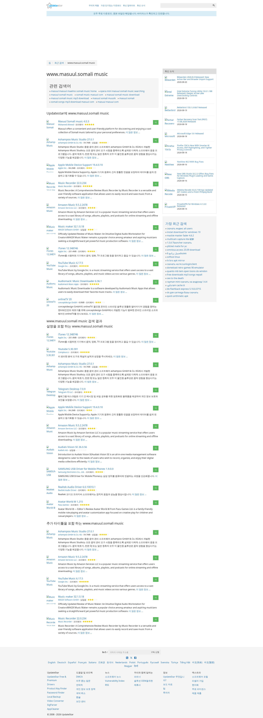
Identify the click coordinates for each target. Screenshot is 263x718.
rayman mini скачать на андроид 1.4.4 (187, 281)
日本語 (101, 662)
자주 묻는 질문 (83, 680)
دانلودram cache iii (176, 285)
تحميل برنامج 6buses (177, 253)
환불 (78, 697)
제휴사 (137, 684)
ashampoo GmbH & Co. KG (70, 142)
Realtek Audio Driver (67, 490)
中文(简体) (197, 662)
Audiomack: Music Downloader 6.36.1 (80, 281)
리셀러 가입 (198, 680)
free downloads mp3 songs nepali (184, 274)
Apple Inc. (62, 168)
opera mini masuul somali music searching (122, 91)
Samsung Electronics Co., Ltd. (71, 472)
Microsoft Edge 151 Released (190, 133)
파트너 (137, 676)
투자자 (166, 692)
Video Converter (55, 700)
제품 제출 (196, 693)
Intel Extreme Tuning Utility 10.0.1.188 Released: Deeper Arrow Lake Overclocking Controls (194, 93)
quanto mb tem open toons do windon (187, 271)
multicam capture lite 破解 (180, 239)
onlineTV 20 (65, 299)
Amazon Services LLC (67, 208)
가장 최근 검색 (176, 223)
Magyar (128, 665)
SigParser (52, 704)
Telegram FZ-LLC (65, 392)
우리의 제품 (94, 5)
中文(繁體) (209, 662)
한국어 (110, 662)
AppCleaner (53, 708)
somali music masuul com (89, 94)
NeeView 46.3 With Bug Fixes (190, 161)
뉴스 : (105, 652)
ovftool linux (173, 256)
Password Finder (56, 692)
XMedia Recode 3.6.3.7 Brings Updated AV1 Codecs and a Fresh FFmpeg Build (195, 191)
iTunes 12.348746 (68, 248)
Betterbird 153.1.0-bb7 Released (192, 107)
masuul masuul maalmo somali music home (74, 91)
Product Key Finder (57, 688)
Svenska (165, 662)
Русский (154, 662)
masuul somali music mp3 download (70, 98)
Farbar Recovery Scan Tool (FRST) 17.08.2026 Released (192, 120)
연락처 (79, 684)
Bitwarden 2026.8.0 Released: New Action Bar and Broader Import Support (195, 78)
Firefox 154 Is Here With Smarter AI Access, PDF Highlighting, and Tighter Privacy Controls (194, 147)
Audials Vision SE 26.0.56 (72, 447)
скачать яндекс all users (179, 228)
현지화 (195, 684)
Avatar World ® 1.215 (70, 501)
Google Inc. (63, 266)
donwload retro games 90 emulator (185, 267)
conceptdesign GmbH (67, 302)
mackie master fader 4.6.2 (180, 235)
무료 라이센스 (199, 689)
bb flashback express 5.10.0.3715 (184, 288)
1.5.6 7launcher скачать (179, 242)
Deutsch (61, 662)
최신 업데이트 (129, 5)
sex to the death (175, 278)
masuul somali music (62, 94)
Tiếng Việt (185, 662)
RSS (107, 684)
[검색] (213, 5)
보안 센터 (80, 701)
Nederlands (121, 662)
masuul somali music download (123, 94)
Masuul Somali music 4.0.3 (73, 121)
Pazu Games (63, 505)
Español (72, 662)
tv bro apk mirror (176, 260)
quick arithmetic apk (177, 296)
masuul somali (126, 98)
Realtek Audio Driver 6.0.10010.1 (77, 487)
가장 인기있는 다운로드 (111, 5)
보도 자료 (167, 684)
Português (142, 662)
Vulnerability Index (114, 680)
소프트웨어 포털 (200, 676)
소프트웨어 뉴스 (113, 676)
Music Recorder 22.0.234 (72, 183)
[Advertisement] (131, 38)
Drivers (51, 684)
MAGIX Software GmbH (68, 229)
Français (82, 662)
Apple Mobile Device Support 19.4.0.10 (80, 164)
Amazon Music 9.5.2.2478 (72, 204)
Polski (132, 662)
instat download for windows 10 (183, 232)
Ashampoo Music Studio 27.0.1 (76, 139)
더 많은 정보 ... (133, 132)
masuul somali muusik (104, 98)
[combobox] (185, 5)
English (51, 662)
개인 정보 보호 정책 (85, 689)
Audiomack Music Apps (68, 284)
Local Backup (54, 696)
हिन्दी (136, 665)
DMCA (79, 676)
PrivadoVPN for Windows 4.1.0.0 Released (191, 205)
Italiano (92, 662)
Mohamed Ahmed (66, 124)
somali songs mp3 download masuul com (72, 101)
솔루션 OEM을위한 (143, 680)
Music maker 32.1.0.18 (71, 226)
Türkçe (174, 662)
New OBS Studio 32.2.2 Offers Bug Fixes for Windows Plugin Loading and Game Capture (195, 175)
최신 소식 (141, 5)
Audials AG (63, 450)
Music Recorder (65, 186)
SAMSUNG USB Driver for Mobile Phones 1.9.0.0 (85, 468)
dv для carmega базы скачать (182, 292)
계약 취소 (80, 693)
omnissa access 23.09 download (183, 249)
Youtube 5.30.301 (68, 349)
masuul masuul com (108, 101)
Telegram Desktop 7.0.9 (71, 389)
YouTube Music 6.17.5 (70, 262)
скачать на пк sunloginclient (182, 264)
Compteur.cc (63, 352)
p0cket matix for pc (177, 246)
